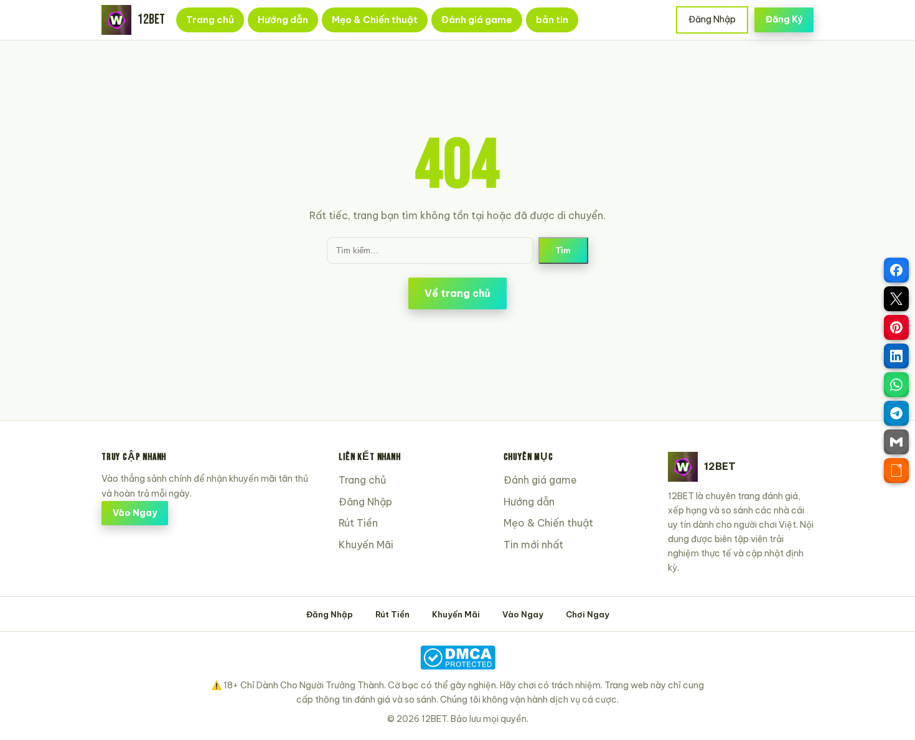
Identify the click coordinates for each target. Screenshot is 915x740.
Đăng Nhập (712, 19)
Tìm (563, 250)
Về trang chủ (457, 293)
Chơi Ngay (587, 614)
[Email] (896, 441)
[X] (896, 298)
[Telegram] (896, 413)
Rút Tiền (358, 523)
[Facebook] (896, 270)
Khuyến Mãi (366, 544)
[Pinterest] (896, 327)
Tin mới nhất (533, 544)
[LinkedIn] (896, 356)
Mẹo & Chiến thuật (375, 20)
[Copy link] (896, 470)
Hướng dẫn (283, 20)
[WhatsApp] (896, 384)
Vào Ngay (135, 512)
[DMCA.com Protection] (457, 657)
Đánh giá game (476, 20)
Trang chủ (210, 20)
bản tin (552, 20)
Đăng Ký (784, 19)
